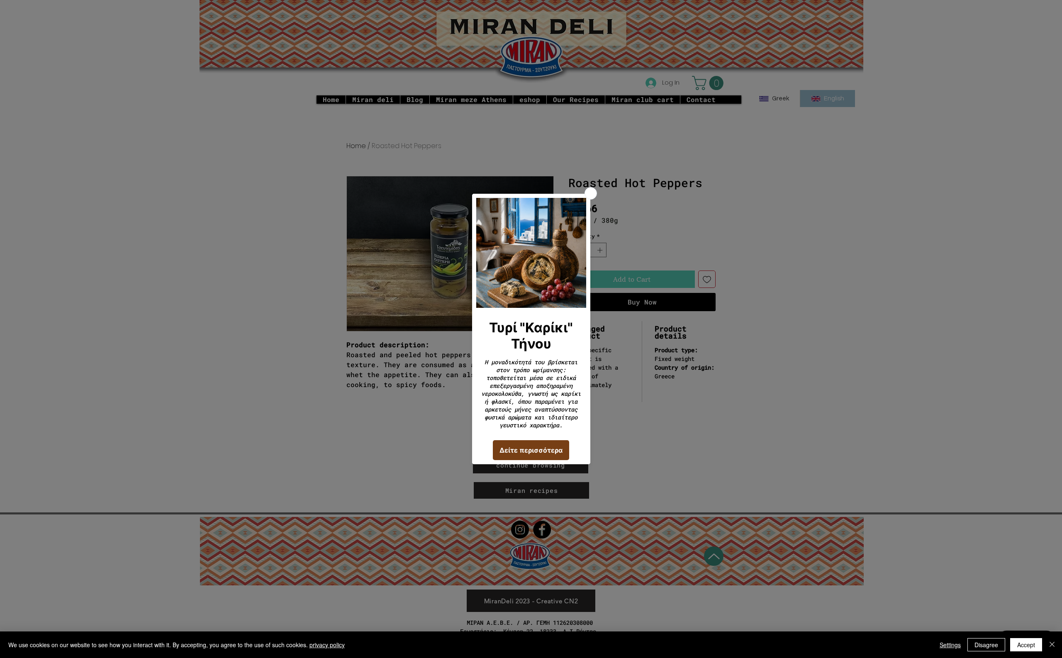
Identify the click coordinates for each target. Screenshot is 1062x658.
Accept (1026, 645)
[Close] (1052, 644)
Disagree (986, 645)
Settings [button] (950, 645)
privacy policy (327, 645)
